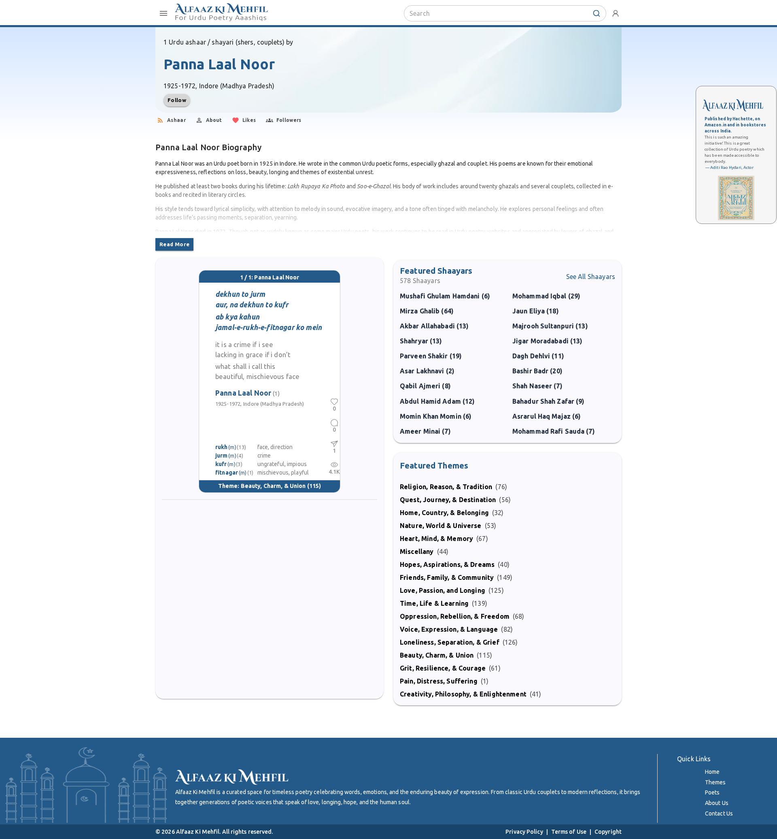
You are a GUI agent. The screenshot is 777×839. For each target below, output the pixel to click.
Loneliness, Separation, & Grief (449, 642)
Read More (174, 244)
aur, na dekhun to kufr (252, 305)
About (214, 120)
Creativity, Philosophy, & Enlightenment (463, 694)
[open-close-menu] (163, 13)
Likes (249, 120)
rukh (221, 447)
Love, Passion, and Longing (442, 590)
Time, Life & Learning (434, 603)
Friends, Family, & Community (447, 577)
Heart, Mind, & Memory (436, 538)
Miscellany (417, 551)
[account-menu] (615, 13)
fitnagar (226, 472)
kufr (221, 464)
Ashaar (176, 120)
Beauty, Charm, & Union (273, 486)
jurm (221, 455)
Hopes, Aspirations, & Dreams (447, 564)
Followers (288, 120)
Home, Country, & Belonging (444, 512)
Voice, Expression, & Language (449, 629)
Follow (177, 100)
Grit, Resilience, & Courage (443, 668)
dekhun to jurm (240, 294)
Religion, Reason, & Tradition (446, 486)
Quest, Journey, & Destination (448, 499)
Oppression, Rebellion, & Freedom (455, 616)
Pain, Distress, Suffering (439, 681)
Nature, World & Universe (441, 525)
